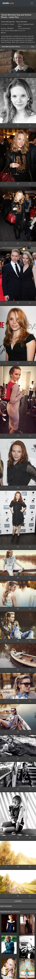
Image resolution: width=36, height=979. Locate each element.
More (32, 46)
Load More (18, 901)
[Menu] (32, 3)
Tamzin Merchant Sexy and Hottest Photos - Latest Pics (16, 16)
